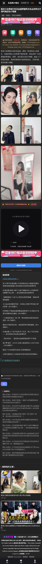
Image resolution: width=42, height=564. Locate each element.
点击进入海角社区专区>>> (11, 279)
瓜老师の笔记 (13, 3)
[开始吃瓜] (21, 33)
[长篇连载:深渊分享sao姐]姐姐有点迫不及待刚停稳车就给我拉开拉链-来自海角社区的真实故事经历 (21, 436)
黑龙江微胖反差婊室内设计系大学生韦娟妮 (16, 495)
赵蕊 (3, 15)
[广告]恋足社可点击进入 (11, 360)
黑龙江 (8, 15)
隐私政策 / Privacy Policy (15, 557)
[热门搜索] (37, 33)
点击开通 (33, 204)
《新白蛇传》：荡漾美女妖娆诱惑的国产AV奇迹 (19, 338)
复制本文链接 (21, 265)
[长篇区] (13, 33)
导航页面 (31, 557)
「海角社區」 (17, 40)
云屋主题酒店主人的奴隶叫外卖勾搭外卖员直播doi (20, 354)
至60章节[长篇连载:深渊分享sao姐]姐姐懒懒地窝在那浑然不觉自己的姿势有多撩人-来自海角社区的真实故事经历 (21, 408)
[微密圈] (29, 33)
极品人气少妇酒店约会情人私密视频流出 (17, 350)
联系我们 (25, 557)
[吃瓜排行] (4, 33)
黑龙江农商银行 (16, 15)
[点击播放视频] (21, 229)
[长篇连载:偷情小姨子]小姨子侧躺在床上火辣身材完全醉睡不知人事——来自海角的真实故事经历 (21, 428)
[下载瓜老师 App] (32, 3)
